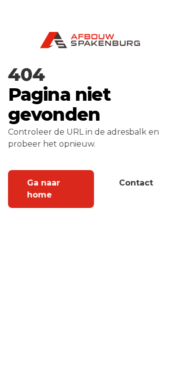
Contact (136, 183)
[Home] (90, 40)
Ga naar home (43, 188)
